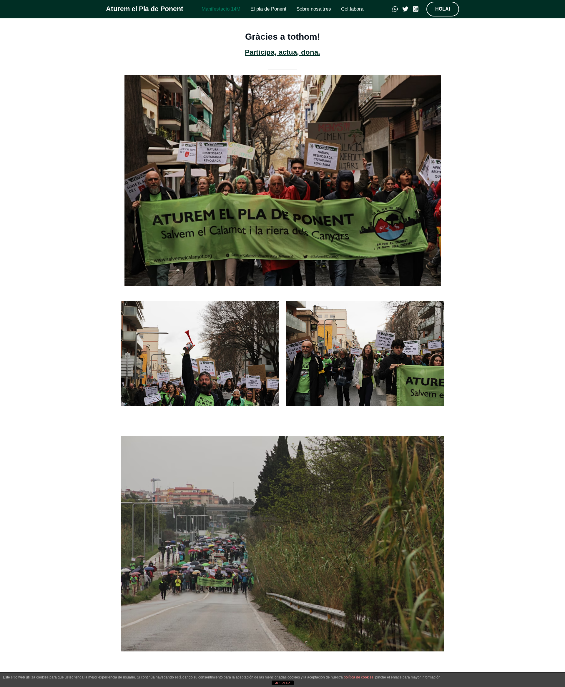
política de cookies (358, 677)
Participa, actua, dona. (282, 52)
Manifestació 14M (221, 9)
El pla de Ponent (268, 9)
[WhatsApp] (395, 9)
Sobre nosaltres (313, 9)
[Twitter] (405, 9)
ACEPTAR (282, 683)
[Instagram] (416, 9)
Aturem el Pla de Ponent (144, 9)
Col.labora (352, 9)
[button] (442, 9)
